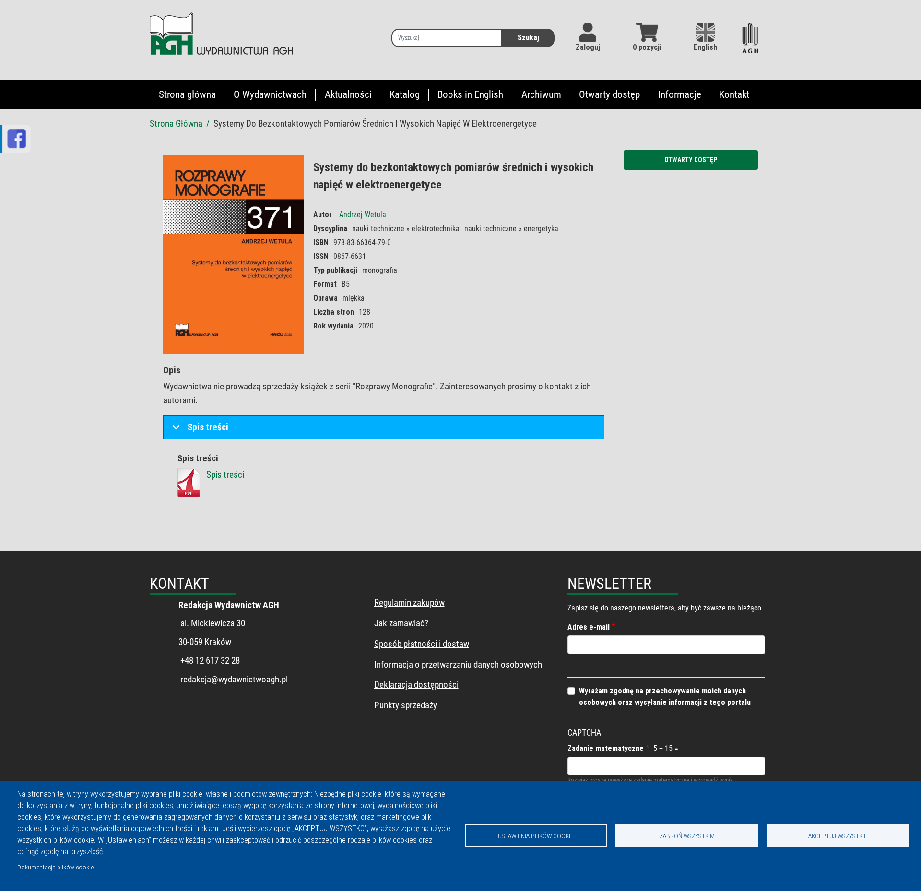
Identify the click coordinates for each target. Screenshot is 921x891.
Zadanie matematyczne (605, 748)
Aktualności (348, 94)
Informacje (679, 94)
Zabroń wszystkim (687, 836)
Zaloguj (588, 47)
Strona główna (187, 94)
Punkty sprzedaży (405, 705)
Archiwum (541, 94)
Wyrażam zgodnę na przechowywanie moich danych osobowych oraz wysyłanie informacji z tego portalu (665, 696)
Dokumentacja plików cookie (55, 867)
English (705, 47)
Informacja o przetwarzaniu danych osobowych (458, 664)
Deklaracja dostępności (416, 684)
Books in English (470, 94)
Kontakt (734, 94)
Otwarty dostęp (609, 94)
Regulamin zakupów (409, 602)
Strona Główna (176, 123)
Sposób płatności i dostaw (421, 643)
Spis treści (208, 427)
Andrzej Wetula (362, 214)
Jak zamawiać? (401, 623)
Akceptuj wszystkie (837, 836)
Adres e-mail (588, 627)
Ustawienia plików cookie (536, 836)
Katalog (405, 94)
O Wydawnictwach (270, 94)
